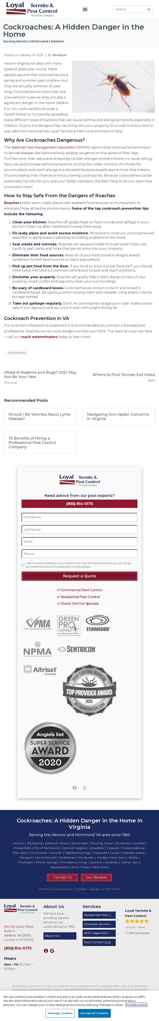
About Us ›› (53, 936)
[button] (85, 9)
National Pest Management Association (44, 147)
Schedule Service (96, 924)
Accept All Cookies (94, 1013)
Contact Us (62, 877)
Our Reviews (96, 877)
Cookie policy (136, 1004)
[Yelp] (84, 787)
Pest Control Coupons (100, 942)
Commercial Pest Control (81, 590)
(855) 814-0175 (79, 503)
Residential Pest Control (80, 597)
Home (43, 889)
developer (59, 55)
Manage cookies (60, 1013)
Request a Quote (79, 576)
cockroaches (17, 353)
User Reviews (139, 932)
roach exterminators (39, 337)
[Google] (52, 950)
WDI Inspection (95, 933)
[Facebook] (74, 787)
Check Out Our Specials (79, 603)
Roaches (11, 203)
